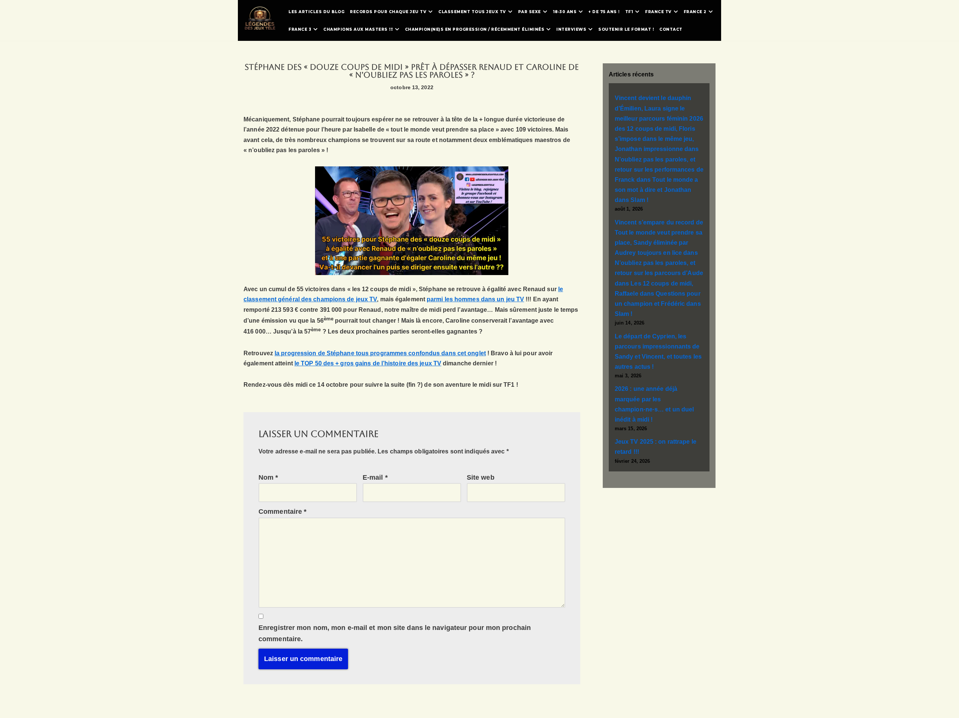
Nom (268, 477)
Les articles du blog (316, 11)
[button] (430, 11)
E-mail (375, 477)
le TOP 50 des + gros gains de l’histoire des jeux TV (367, 363)
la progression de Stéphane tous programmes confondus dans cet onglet (380, 353)
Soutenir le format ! (626, 29)
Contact (671, 29)
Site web (480, 477)
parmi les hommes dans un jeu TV (475, 299)
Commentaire (282, 511)
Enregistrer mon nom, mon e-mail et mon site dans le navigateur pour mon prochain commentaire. (394, 633)
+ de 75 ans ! (604, 11)
